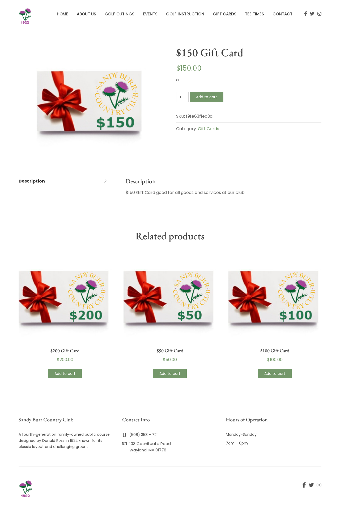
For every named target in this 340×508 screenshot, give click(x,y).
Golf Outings (119, 14)
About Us (86, 14)
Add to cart (206, 97)
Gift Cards (224, 14)
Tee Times (254, 14)
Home (62, 14)
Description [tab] (32, 181)
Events (150, 14)
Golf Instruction (185, 14)
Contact (282, 14)
